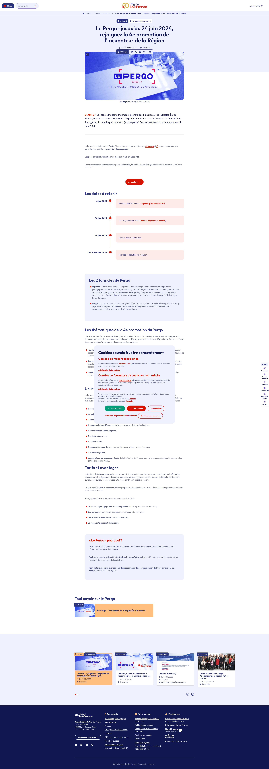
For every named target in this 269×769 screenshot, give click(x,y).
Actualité (123, 21)
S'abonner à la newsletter (88, 737)
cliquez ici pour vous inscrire (152, 203)
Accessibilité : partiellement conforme (147, 720)
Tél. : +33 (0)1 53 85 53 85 (85, 729)
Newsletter (264, 390)
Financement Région (114, 744)
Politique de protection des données (146, 730)
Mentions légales (142, 742)
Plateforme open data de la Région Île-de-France (177, 720)
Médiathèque (110, 722)
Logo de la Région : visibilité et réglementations (148, 747)
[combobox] (27, 6)
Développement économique (140, 21)
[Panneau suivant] (192, 694)
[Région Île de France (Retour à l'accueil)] (134, 6)
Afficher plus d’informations (109, 370)
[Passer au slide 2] (78, 694)
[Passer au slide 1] (75, 694)
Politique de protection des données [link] (121, 415)
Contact (264, 404)
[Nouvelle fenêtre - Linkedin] (86, 745)
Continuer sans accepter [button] (150, 415)
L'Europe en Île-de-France (176, 725)
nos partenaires (125, 364)
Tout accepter (116, 408)
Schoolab (149, 146)
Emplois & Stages (264, 397)
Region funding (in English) (116, 748)
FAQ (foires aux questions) (116, 730)
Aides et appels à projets (115, 718)
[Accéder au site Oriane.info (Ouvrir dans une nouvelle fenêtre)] (178, 736)
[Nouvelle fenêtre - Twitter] (92, 745)
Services (265, 385)
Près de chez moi (265, 378)
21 (157, 146)
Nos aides (264, 371)
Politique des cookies (144, 725)
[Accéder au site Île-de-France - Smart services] (178, 730)
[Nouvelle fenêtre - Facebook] (76, 745)
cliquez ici (132, 398)
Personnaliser (156, 408)
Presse (108, 726)
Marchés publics (112, 741)
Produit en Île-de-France (176, 741)
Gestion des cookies (143, 735)
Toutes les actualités (103, 13)
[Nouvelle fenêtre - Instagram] (81, 745)
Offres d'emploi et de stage (117, 737)
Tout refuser (138, 408)
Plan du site (140, 739)
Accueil (88, 14)
